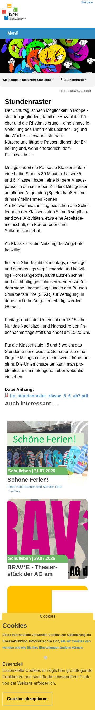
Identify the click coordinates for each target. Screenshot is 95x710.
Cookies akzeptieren (27, 699)
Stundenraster (75, 80)
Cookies (47, 616)
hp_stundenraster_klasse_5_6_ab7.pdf (49, 396)
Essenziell (12, 664)
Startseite (44, 80)
